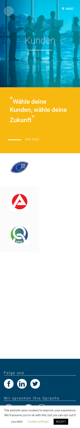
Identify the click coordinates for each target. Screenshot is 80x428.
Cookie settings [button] (38, 421)
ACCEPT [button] (61, 421)
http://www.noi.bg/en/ (47, 254)
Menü (69, 8)
